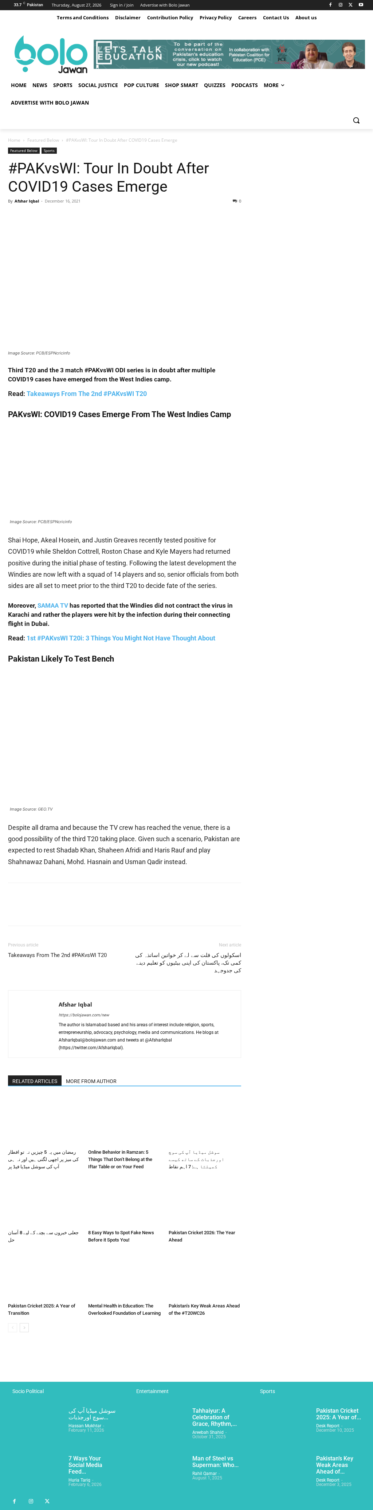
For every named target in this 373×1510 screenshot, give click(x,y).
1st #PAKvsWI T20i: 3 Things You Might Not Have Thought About (121, 638)
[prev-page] (12, 1327)
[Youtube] (361, 5)
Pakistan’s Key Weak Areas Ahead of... (334, 1465)
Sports (49, 150)
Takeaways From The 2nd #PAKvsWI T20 (87, 393)
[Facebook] (330, 5)
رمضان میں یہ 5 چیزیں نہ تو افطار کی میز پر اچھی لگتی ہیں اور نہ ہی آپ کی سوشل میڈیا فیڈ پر (43, 1159)
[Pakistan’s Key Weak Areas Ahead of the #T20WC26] (205, 1275)
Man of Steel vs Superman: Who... (215, 1461)
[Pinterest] (49, 217)
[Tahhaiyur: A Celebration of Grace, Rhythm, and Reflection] (159, 1427)
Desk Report (327, 1425)
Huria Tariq (79, 1480)
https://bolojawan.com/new (84, 1015)
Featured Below (43, 140)
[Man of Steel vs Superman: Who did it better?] (159, 1474)
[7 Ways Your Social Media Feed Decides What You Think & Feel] (35, 1474)
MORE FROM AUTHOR (91, 1081)
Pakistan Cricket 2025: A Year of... (338, 1414)
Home (14, 140)
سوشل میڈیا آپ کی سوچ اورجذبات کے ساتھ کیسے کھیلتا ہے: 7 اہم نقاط (196, 1159)
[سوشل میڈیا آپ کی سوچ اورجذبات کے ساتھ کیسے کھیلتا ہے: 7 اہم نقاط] (205, 1121)
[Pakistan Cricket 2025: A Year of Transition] (44, 1275)
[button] (356, 120)
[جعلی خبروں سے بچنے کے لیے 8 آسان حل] (44, 1202)
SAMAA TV (53, 605)
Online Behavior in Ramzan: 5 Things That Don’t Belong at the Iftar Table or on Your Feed (120, 1159)
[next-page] (24, 1327)
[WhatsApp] (65, 217)
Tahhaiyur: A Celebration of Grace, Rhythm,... (214, 1417)
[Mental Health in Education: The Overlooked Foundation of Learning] (124, 1275)
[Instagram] (341, 5)
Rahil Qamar (204, 1473)
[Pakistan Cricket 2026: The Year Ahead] (205, 1202)
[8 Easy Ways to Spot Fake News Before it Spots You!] (124, 1202)
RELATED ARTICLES (34, 1081)
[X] (350, 5)
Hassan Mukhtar (84, 1425)
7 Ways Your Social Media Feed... (85, 1465)
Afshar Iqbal (27, 201)
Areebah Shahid (208, 1432)
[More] (82, 217)
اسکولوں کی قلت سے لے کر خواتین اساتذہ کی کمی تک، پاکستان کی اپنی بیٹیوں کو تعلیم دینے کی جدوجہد (188, 963)
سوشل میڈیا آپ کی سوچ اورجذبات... (91, 1414)
